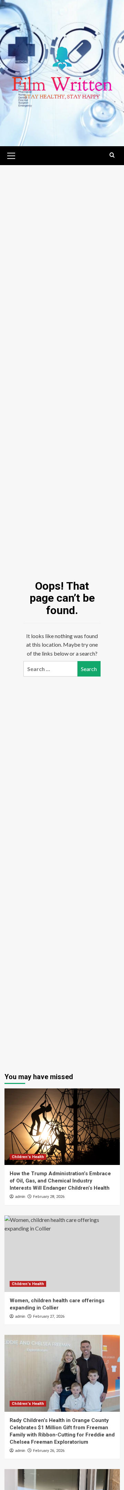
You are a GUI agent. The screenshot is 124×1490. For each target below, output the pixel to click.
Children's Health (28, 1157)
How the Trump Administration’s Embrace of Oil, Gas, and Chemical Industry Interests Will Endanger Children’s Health (60, 1180)
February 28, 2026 (48, 1196)
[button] (11, 154)
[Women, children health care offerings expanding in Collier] (62, 1253)
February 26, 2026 (48, 1450)
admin (20, 1196)
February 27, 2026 (48, 1316)
